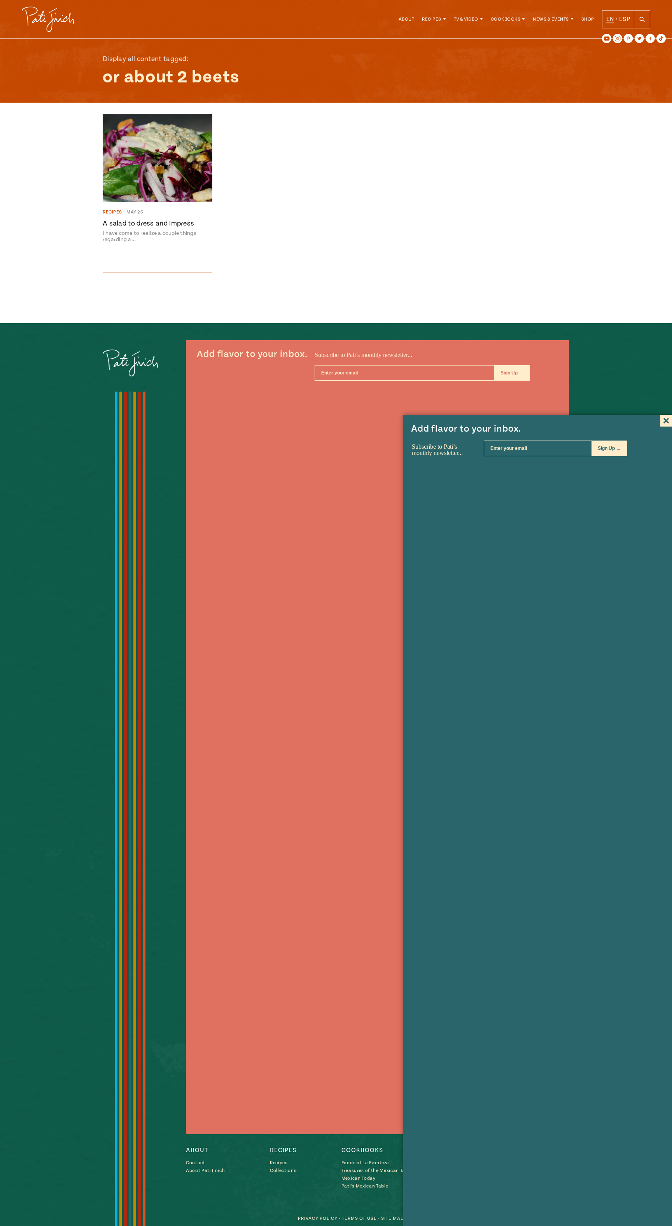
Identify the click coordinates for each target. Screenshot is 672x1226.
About (407, 19)
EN (610, 19)
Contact (195, 1162)
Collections (283, 1170)
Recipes (431, 19)
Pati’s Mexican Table (364, 1186)
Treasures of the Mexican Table (376, 1170)
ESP (624, 19)
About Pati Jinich (205, 1170)
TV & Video (466, 19)
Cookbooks (506, 19)
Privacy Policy (318, 1218)
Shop (587, 19)
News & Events (551, 19)
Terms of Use (359, 1218)
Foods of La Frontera (365, 1162)
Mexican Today (358, 1178)
